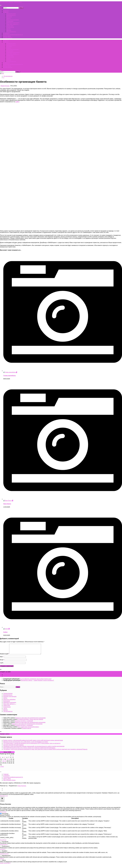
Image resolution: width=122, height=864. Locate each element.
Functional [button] (3, 840)
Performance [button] (4, 844)
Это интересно (11, 31)
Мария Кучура (5, 85)
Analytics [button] (2, 849)
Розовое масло (26, 728)
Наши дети (10, 25)
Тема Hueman (22, 785)
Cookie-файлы (7, 37)
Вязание (9, 16)
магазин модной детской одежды (13, 744)
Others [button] (2, 858)
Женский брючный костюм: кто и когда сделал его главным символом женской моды (29, 747)
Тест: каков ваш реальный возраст (28, 726)
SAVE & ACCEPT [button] (5, 863)
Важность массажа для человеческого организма (30, 718)
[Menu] (0, 5)
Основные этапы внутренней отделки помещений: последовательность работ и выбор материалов (33, 746)
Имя (1, 656)
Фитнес (9, 30)
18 (3, 761)
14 (9, 759)
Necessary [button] (3, 812)
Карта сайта (7, 36)
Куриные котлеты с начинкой (24, 721)
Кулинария (10, 21)
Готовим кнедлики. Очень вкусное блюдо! (30, 719)
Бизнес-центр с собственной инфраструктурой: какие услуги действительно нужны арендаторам (33, 740)
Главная (5, 10)
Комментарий (4, 654)
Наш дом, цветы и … (13, 24)
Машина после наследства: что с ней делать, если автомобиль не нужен (25, 742)
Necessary (5, 813)
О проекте (6, 33)
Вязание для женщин (9, 696)
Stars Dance (7, 503)
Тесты (8, 28)
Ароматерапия (11, 13)
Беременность (11, 15)
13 (7, 759)
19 (5, 761)
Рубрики (5, 12)
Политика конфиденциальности (13, 34)
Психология (10, 27)
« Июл (2, 766)
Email (2, 659)
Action (5, 632)
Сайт (1, 663)
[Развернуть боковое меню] (0, 669)
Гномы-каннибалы (9, 375)
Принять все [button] (4, 796)
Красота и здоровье (13, 19)
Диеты (9, 18)
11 (3, 759)
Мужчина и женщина (13, 22)
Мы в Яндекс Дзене (9, 780)
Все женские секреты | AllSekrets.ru (11, 2)
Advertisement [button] (4, 854)
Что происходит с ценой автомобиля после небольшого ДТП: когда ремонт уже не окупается (31, 743)
